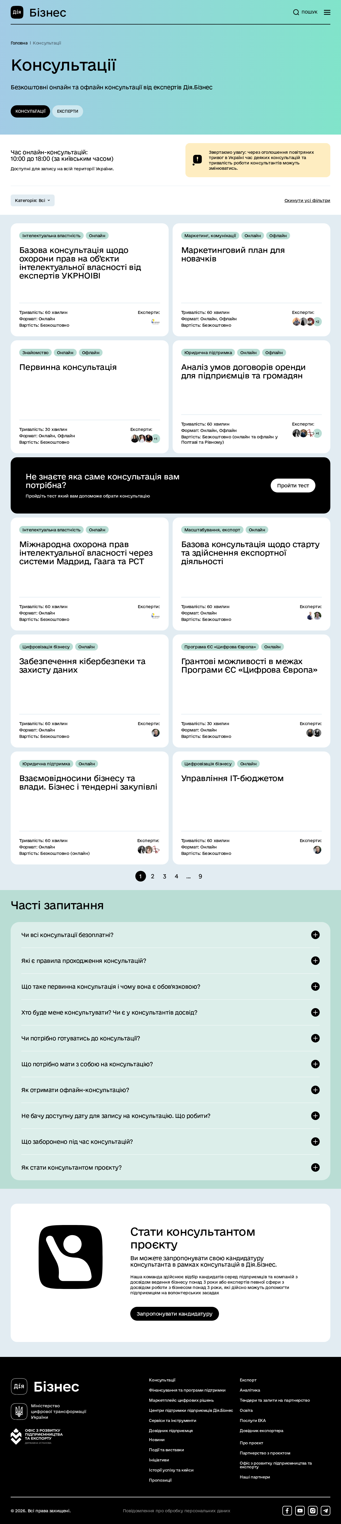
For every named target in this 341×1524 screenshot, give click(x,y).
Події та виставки (166, 1450)
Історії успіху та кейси (171, 1470)
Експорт (248, 1380)
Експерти (67, 111)
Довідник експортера (261, 1431)
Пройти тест (293, 485)
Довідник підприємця (171, 1431)
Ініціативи (159, 1460)
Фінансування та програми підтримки (187, 1390)
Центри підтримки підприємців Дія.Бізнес (191, 1410)
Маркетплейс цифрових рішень (181, 1400)
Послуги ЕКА (253, 1420)
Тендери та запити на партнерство (275, 1400)
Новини (157, 1440)
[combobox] (33, 200)
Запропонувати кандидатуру (175, 1314)
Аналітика (250, 1390)
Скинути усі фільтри (307, 200)
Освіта (246, 1410)
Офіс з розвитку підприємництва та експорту (276, 1465)
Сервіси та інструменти (172, 1420)
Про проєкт (251, 1443)
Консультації (30, 111)
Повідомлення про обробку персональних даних (176, 1511)
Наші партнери (255, 1477)
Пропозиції (160, 1480)
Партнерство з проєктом (265, 1453)
